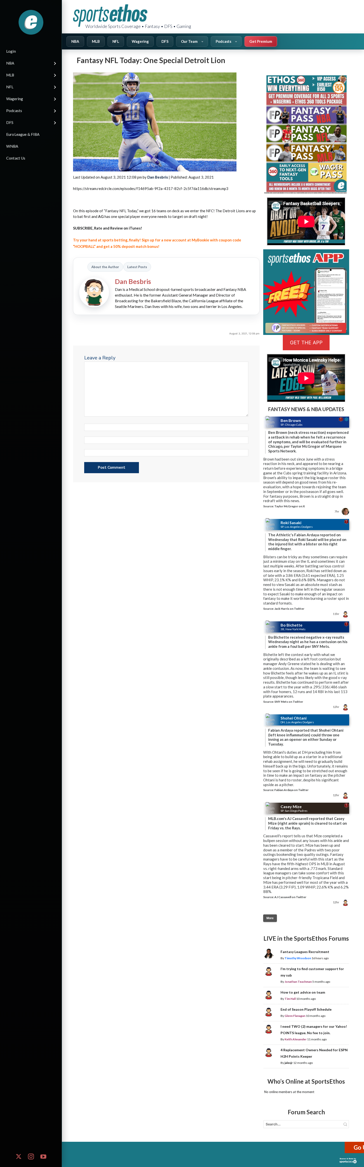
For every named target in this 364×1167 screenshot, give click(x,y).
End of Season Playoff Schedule (306, 1009)
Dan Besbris (157, 177)
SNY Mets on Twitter (288, 701)
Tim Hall (290, 999)
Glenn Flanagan (295, 1016)
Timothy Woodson (298, 958)
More (270, 918)
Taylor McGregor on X (289, 506)
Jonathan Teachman (298, 981)
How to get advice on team (303, 992)
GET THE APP (306, 343)
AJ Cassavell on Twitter (290, 897)
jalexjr (289, 1063)
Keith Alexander (296, 1039)
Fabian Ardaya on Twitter (291, 790)
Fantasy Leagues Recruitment (305, 952)
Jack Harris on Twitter (289, 608)
